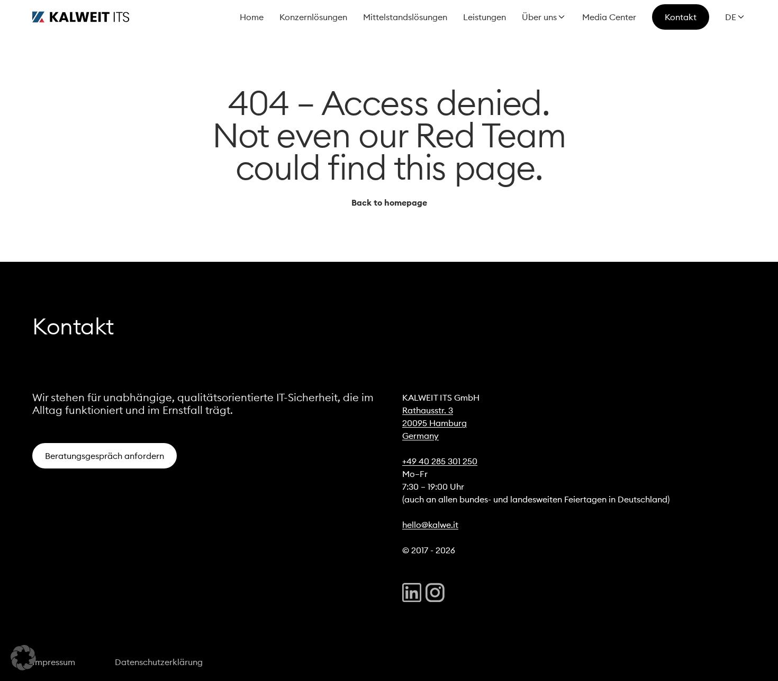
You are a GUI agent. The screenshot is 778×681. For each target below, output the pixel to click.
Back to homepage (389, 202)
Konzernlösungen (313, 17)
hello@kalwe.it (430, 524)
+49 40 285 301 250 (439, 461)
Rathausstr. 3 (427, 410)
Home (252, 17)
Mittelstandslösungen (405, 17)
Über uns (539, 17)
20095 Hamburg (434, 423)
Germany (420, 435)
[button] (23, 657)
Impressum (53, 662)
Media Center (609, 17)
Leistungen (484, 17)
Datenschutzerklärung (159, 662)
